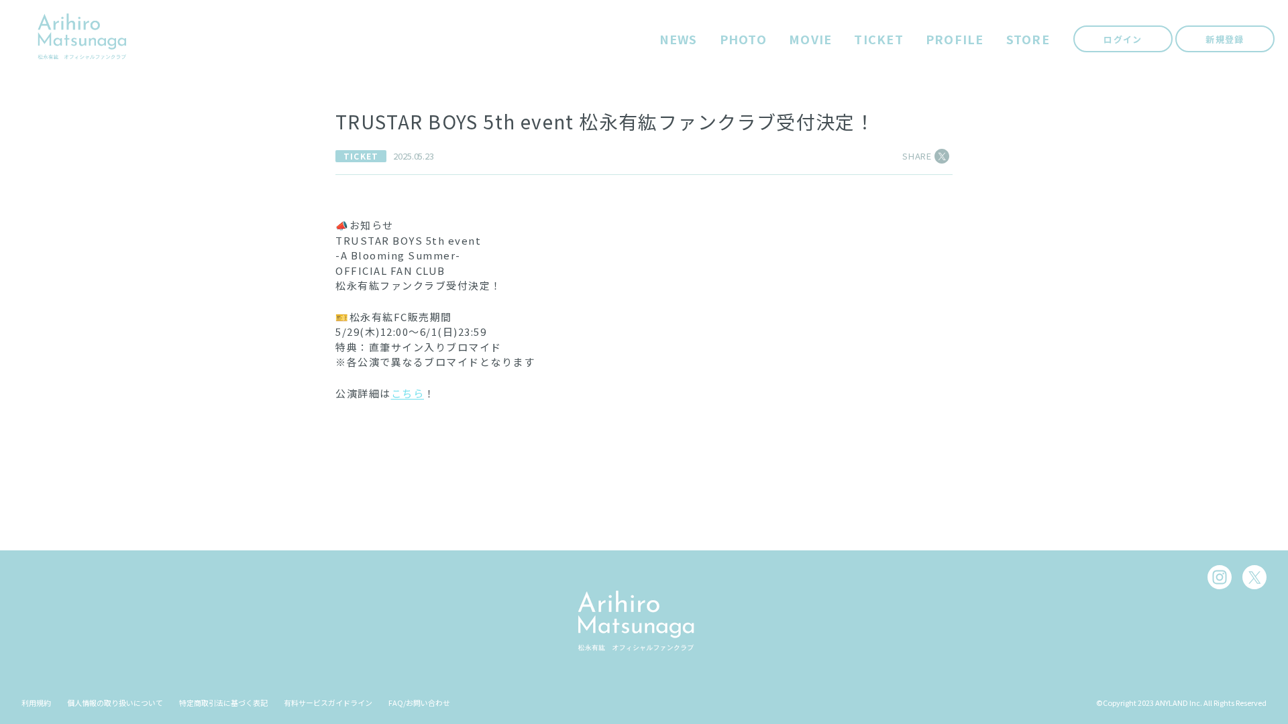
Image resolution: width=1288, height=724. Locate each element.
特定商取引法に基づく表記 (223, 702)
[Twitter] (1254, 577)
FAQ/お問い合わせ (419, 702)
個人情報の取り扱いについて (115, 702)
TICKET (879, 39)
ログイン (1123, 39)
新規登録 (1224, 39)
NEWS (678, 39)
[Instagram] (1220, 577)
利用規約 (36, 702)
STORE (1028, 39)
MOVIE (810, 39)
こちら (408, 393)
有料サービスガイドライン (328, 702)
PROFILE (955, 39)
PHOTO (743, 39)
